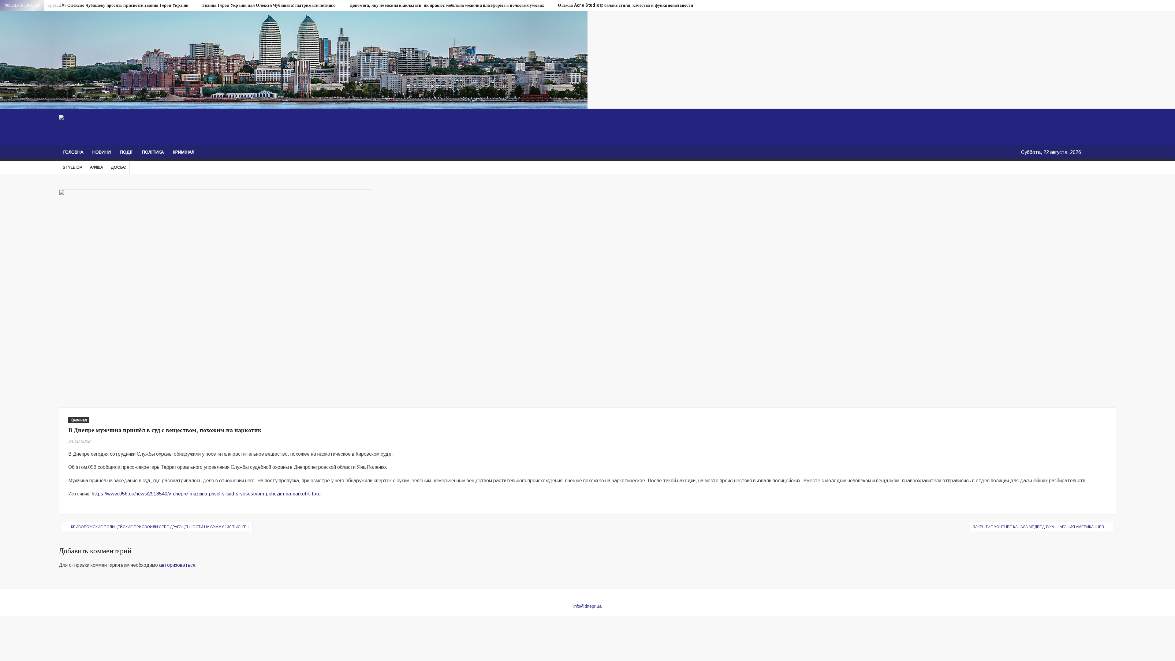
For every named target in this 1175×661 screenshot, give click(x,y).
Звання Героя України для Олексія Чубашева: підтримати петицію (269, 5)
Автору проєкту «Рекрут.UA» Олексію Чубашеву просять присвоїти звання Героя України (98, 5)
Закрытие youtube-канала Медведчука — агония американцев (1038, 527)
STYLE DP (72, 167)
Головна (73, 152)
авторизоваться (177, 565)
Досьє (118, 167)
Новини (101, 152)
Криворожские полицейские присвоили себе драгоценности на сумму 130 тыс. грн (160, 527)
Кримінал (183, 152)
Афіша (96, 167)
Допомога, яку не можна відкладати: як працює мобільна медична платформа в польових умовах (447, 5)
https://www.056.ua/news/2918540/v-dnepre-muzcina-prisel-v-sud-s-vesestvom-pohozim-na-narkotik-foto (206, 493)
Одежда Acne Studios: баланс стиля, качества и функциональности (625, 5)
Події (126, 152)
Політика (153, 152)
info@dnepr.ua (587, 606)
